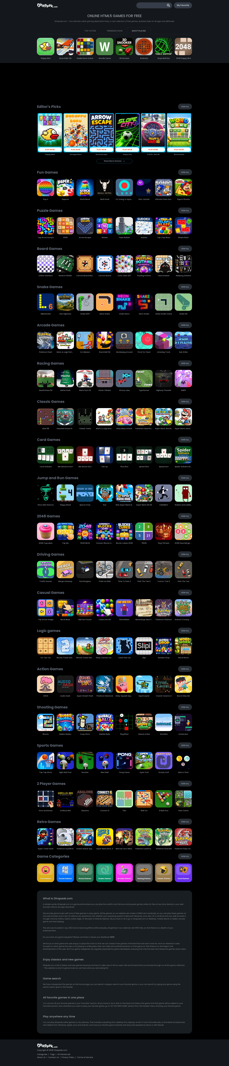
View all (185, 106)
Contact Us (53, 1057)
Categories (42, 1054)
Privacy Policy (68, 1057)
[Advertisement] (114, 84)
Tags (52, 1054)
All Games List (63, 1054)
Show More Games (113, 161)
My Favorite (183, 5)
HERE (112, 937)
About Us (41, 1057)
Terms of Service (85, 1057)
